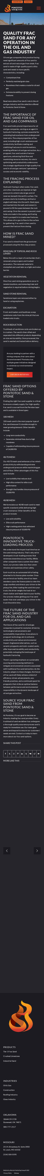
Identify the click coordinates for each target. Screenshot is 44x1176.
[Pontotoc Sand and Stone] (18, 8)
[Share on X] (10, 753)
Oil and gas (8, 57)
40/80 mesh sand (26, 504)
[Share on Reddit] (34, 753)
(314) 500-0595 (17, 1)
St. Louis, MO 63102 (11, 1150)
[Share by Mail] (39, 753)
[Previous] (6, 850)
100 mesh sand (9, 421)
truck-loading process (23, 555)
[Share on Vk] (30, 753)
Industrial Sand (9, 1061)
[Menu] (37, 8)
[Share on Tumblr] (26, 753)
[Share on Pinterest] (18, 753)
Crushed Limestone (11, 1056)
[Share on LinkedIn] (22, 753)
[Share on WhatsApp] (14, 753)
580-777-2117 (9, 1127)
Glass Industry (9, 1099)
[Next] (37, 850)
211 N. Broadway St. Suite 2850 (16, 1147)
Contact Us (28, 1)
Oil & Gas (7, 1085)
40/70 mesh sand (14, 461)
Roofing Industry (10, 1094)
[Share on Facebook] (5, 753)
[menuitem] (17, 1)
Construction (9, 1090)
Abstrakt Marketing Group (17, 1170)
